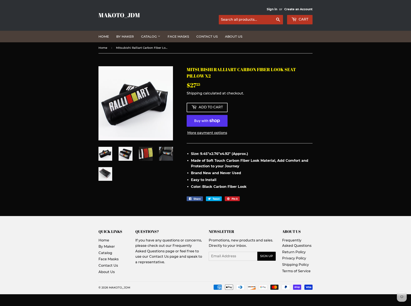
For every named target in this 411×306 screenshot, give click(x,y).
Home (103, 36)
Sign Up (266, 256)
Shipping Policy (295, 265)
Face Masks (178, 36)
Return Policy (294, 252)
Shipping (194, 93)
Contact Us (207, 36)
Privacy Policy (294, 258)
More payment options (207, 133)
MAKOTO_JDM (119, 15)
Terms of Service (296, 271)
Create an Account (298, 9)
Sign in (272, 9)
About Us (233, 36)
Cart (303, 19)
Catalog (149, 36)
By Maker (125, 36)
